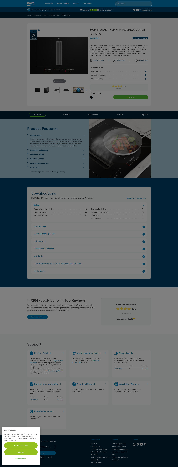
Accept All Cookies (21, 445)
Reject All (21, 452)
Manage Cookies (20, 458)
